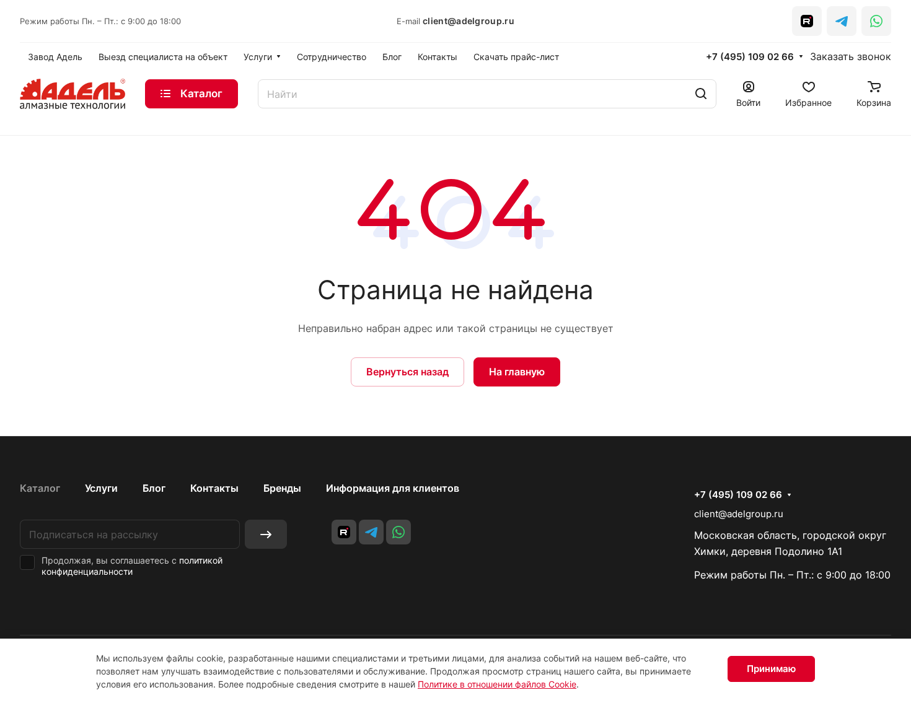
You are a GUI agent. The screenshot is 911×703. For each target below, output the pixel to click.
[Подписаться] (266, 534)
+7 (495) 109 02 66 (750, 57)
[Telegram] (841, 21)
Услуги (101, 488)
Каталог (40, 488)
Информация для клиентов (392, 488)
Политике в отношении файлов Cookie (497, 684)
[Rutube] (807, 21)
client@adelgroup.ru (468, 20)
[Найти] (700, 93)
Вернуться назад (407, 371)
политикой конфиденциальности (132, 566)
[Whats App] (876, 21)
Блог (154, 488)
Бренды (282, 488)
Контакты (214, 488)
